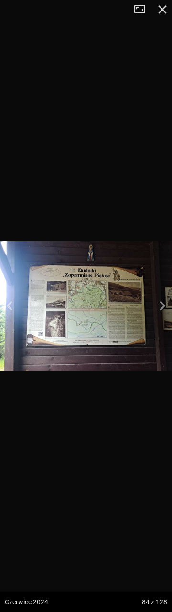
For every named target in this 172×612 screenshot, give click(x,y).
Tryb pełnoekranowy (143, 9)
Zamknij (162, 9)
